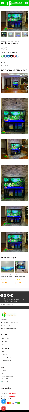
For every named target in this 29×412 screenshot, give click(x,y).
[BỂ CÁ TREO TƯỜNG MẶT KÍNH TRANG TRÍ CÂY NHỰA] (7, 267)
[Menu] (2, 3)
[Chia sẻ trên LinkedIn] (17, 56)
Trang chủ (3, 41)
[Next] (25, 21)
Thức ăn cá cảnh (6, 360)
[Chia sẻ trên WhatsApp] (2, 56)
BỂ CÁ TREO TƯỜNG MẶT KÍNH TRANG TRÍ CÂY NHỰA (7, 276)
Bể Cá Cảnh (10, 41)
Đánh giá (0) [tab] (4, 66)
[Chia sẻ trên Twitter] (8, 56)
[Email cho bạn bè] (11, 56)
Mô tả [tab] (3, 62)
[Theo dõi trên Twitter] (8, 295)
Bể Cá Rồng (17, 41)
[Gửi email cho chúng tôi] (11, 295)
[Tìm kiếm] (26, 3)
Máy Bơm (4, 342)
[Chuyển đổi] (26, 339)
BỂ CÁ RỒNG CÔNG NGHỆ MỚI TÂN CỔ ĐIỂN (20, 276)
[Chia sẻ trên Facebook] (5, 56)
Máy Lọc (4, 345)
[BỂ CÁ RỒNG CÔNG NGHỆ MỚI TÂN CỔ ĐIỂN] (21, 267)
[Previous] (3, 21)
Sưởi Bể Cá (5, 354)
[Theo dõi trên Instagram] (5, 295)
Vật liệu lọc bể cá (6, 357)
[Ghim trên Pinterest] (14, 56)
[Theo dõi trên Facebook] (1, 295)
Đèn (3, 351)
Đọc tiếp (4, 282)
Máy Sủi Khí (5, 348)
